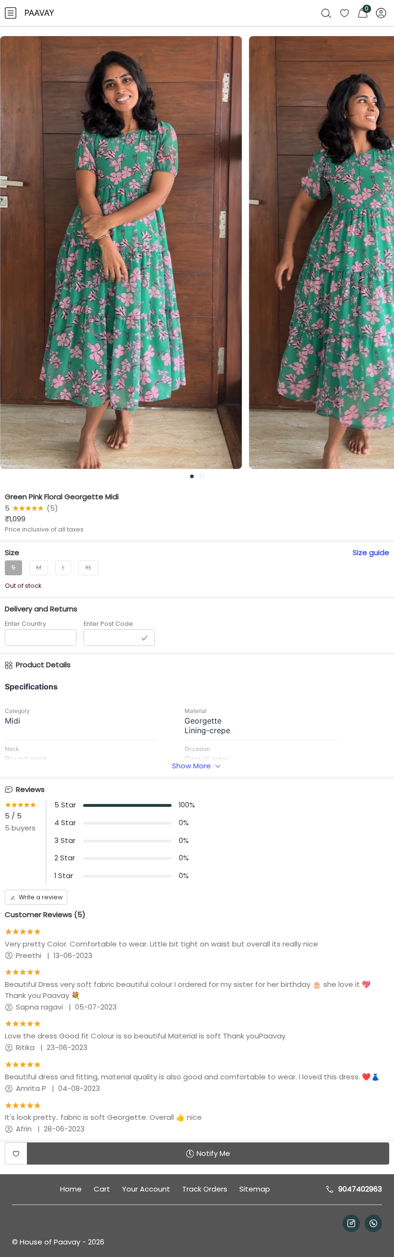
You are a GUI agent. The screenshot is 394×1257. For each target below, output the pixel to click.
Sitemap (254, 1189)
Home (71, 1189)
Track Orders (204, 1189)
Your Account (146, 1189)
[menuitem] (10, 13)
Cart (102, 1189)
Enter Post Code (108, 624)
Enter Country (25, 624)
